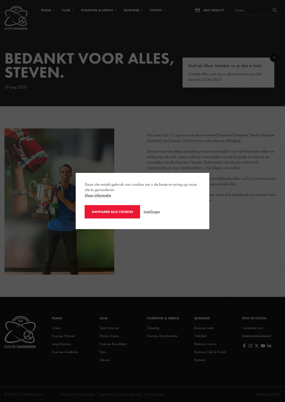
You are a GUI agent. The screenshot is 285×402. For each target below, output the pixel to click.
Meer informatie (98, 195)
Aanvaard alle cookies (112, 212)
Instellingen (152, 211)
